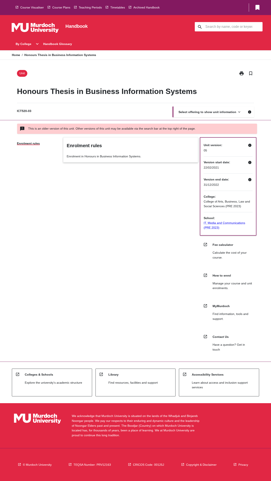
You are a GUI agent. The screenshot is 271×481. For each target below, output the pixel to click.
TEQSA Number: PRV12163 (92, 464)
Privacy (243, 464)
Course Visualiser (32, 7)
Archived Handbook (146, 7)
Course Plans (61, 7)
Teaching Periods (90, 7)
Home (16, 55)
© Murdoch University (37, 464)
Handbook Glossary (57, 44)
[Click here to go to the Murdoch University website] (35, 28)
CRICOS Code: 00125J (148, 464)
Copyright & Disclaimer (201, 464)
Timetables (117, 7)
